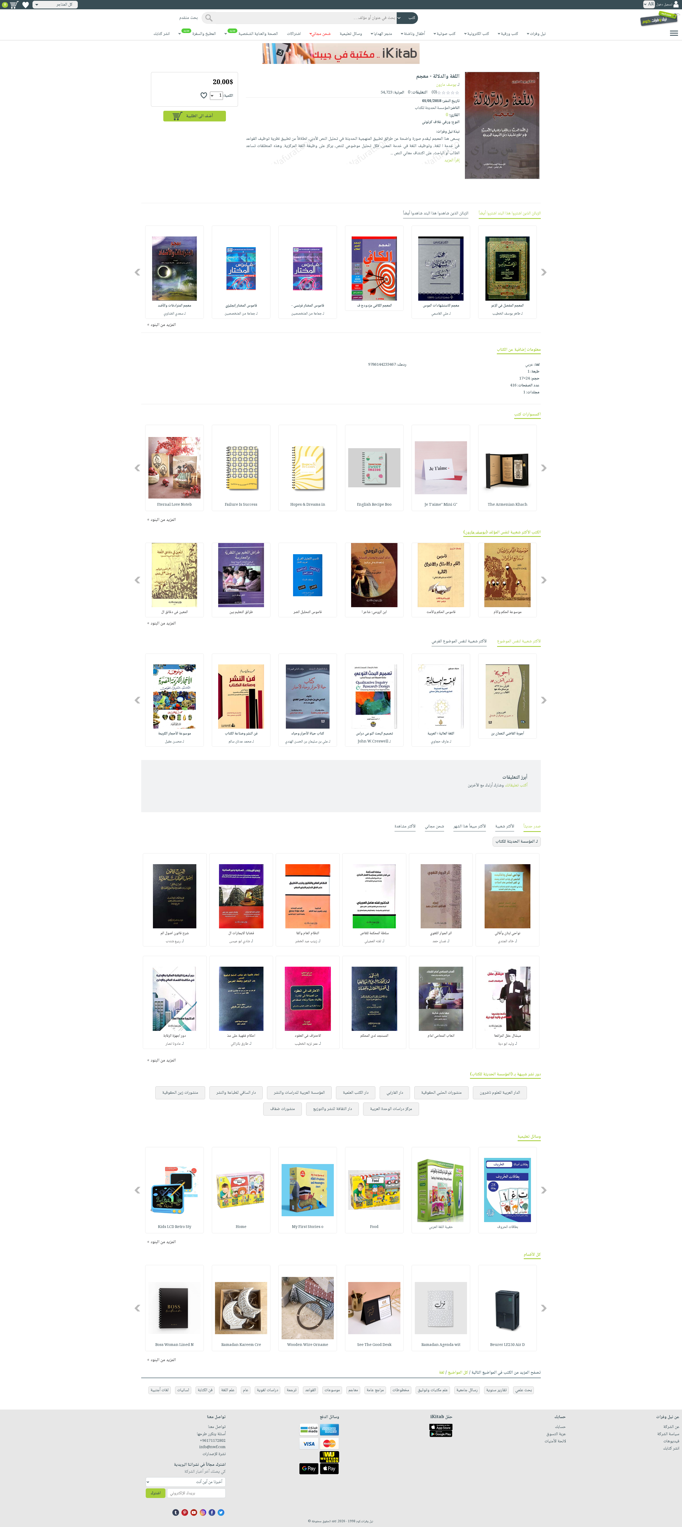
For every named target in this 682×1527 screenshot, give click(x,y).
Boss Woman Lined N (174, 1345)
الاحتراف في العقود (308, 1036)
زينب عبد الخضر (306, 941)
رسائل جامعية (467, 1390)
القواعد (310, 1390)
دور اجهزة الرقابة (174, 1036)
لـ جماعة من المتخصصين (307, 314)
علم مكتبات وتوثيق (433, 1390)
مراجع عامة (375, 1390)
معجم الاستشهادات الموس (441, 306)
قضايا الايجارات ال (241, 933)
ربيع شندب (173, 941)
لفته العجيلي (372, 941)
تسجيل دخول (664, 4)
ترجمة (292, 1390)
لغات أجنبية (160, 1390)
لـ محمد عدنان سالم (241, 741)
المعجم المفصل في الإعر (507, 306)
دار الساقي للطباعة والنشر (236, 1092)
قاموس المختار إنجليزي (241, 306)
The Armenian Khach (507, 505)
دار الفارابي (395, 1092)
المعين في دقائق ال (174, 612)
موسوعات (332, 1390)
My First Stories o (307, 1227)
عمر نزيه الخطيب (306, 1044)
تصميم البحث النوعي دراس (374, 733)
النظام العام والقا (307, 933)
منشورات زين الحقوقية (180, 1092)
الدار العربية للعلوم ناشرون (500, 1092)
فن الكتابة (205, 1390)
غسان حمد (439, 941)
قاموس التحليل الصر (308, 612)
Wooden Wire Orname (307, 1345)
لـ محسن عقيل (174, 741)
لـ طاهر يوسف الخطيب (507, 314)
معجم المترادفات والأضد (174, 306)
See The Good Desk (374, 1345)
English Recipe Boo (374, 505)
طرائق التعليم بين (241, 612)
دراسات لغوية (267, 1390)
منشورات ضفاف (282, 1109)
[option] (507, 272)
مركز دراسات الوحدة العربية (391, 1109)
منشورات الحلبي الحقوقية (441, 1092)
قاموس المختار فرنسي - (307, 306)
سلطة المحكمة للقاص (374, 933)
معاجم (353, 1390)
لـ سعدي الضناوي (175, 314)
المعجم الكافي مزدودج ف (374, 306)
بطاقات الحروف (507, 1227)
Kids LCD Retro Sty (174, 1227)
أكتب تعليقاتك (516, 785)
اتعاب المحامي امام (441, 1036)
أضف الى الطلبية (199, 116)
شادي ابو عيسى (239, 941)
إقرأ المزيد (452, 160)
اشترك (156, 1493)
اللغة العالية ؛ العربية (441, 733)
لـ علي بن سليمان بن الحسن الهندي (307, 741)
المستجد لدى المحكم (374, 1036)
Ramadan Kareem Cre (241, 1345)
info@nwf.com (212, 1447)
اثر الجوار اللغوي (441, 933)
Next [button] (138, 272)
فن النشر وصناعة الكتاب (241, 733)
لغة (441, 1372)
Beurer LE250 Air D (507, 1345)
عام (245, 1390)
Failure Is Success (241, 505)
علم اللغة (227, 1390)
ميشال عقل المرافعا (507, 1036)
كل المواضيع (458, 1372)
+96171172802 (213, 1441)
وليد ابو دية (506, 1044)
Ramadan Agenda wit (440, 1345)
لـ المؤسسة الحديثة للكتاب (517, 841)
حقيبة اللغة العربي (441, 1227)
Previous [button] (544, 272)
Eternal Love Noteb (174, 505)
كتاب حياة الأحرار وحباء (307, 733)
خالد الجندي (506, 941)
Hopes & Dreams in (307, 505)
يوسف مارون (446, 84)
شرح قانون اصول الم (175, 933)
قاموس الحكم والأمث (441, 612)
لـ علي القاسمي (441, 314)
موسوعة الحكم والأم (508, 612)
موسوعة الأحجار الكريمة (174, 733)
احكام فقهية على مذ (241, 1036)
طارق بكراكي (239, 1044)
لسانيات (183, 1390)
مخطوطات (400, 1390)
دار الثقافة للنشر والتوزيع (332, 1109)
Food (374, 1227)
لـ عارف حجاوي (441, 741)
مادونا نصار (173, 1044)
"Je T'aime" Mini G (441, 505)
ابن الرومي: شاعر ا (374, 612)
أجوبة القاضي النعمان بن (507, 733)
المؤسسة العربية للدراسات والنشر (299, 1092)
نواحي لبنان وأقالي (507, 933)
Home (241, 1227)
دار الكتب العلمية (355, 1092)
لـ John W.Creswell (374, 741)
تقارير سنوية (496, 1390)
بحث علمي (523, 1390)
